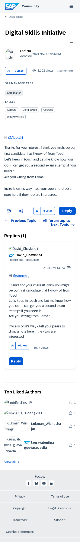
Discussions (16, 16)
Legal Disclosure (59, 508)
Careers (11, 109)
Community (30, 6)
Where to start (15, 116)
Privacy (20, 496)
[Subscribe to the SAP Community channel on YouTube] (44, 483)
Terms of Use (60, 496)
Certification (14, 92)
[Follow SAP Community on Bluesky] (36, 483)
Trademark (20, 520)
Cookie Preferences (20, 531)
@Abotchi (15, 137)
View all (10, 462)
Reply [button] (67, 211)
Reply (16, 361)
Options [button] (71, 43)
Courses (48, 109)
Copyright (20, 508)
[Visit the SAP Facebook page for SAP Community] (28, 483)
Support (60, 520)
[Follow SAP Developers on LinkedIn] (51, 483)
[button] (8, 71)
